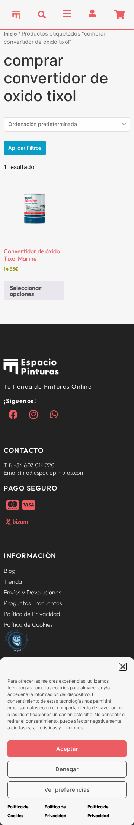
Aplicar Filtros (25, 148)
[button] (123, 666)
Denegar (67, 769)
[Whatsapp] (54, 414)
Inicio (10, 33)
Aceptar (67, 748)
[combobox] (67, 124)
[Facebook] (13, 414)
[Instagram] (33, 414)
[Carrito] (119, 14)
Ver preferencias (67, 789)
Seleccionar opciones (26, 290)
